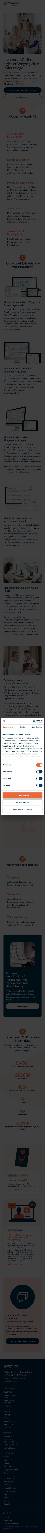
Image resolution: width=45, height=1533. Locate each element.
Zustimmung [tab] (8, 727)
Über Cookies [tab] (37, 727)
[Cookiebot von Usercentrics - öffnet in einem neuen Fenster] (32, 721)
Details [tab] (22, 727)
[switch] (39, 771)
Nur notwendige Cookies (22, 810)
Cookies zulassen (22, 795)
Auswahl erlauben (22, 802)
